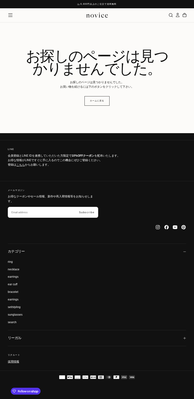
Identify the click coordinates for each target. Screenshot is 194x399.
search (12, 322)
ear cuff (12, 284)
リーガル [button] (15, 338)
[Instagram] (157, 227)
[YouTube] (175, 227)
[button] (10, 15)
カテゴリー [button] (16, 251)
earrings (13, 276)
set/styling (14, 307)
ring (10, 261)
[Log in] (177, 15)
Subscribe (86, 212)
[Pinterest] (183, 227)
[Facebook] (166, 227)
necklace (13, 269)
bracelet (13, 291)
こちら (20, 164)
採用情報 (13, 361)
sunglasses (15, 314)
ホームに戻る (97, 101)
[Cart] (184, 15)
